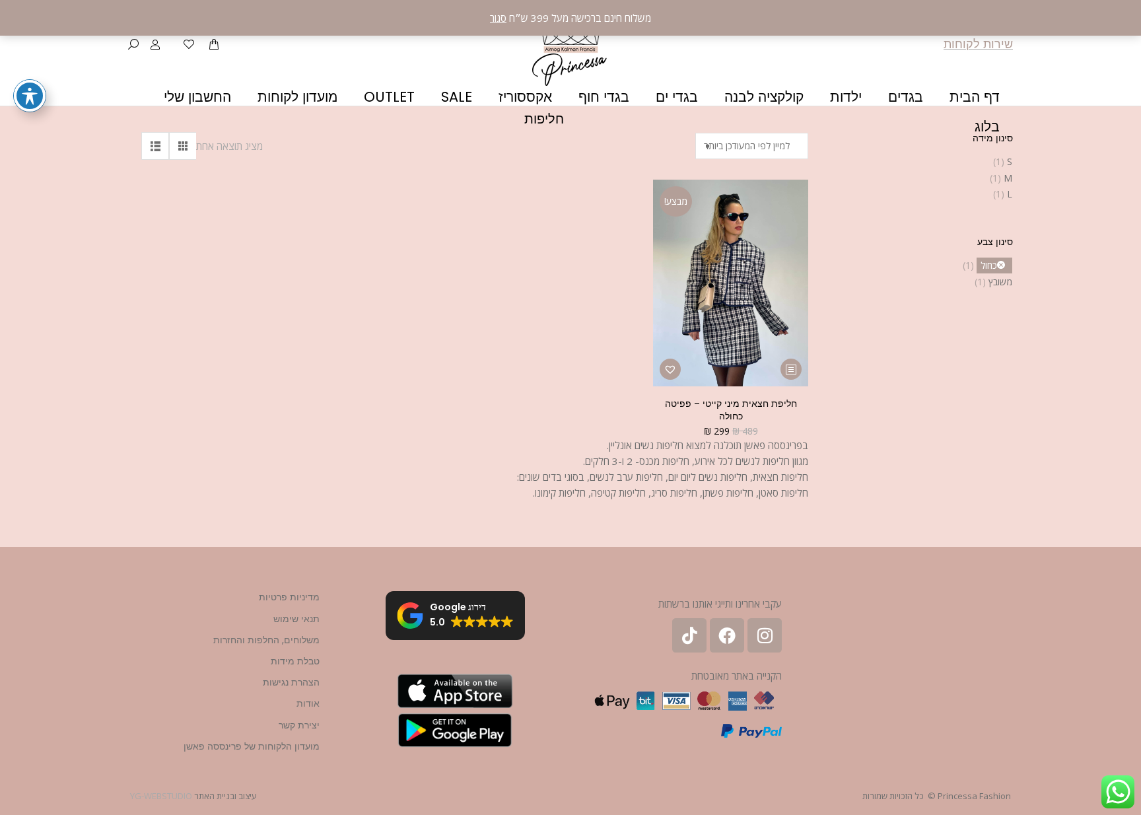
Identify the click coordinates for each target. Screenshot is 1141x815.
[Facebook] (727, 635)
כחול (989, 265)
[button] (670, 369)
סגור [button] (498, 17)
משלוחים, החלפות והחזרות (266, 640)
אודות (308, 703)
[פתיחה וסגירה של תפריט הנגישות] (30, 96)
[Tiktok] (689, 635)
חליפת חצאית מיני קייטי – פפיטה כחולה (731, 409)
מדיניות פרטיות (289, 597)
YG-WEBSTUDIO (161, 796)
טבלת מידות (295, 661)
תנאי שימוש (296, 618)
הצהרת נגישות (291, 682)
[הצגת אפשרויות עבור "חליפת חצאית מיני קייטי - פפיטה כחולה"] (791, 369)
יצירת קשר (299, 725)
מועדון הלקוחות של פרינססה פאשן (252, 746)
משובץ (1000, 281)
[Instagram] (764, 635)
